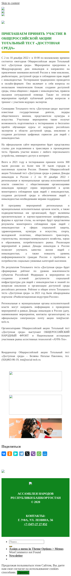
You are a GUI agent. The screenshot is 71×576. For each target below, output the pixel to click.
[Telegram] (21, 453)
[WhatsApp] (39, 453)
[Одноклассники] (9, 453)
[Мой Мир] (45, 453)
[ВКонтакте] (4, 453)
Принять (23, 572)
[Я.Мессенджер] (15, 453)
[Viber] (33, 453)
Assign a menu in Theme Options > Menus (36, 548)
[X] (27, 453)
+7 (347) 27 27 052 (35, 524)
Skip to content (11, 3)
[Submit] (10, 546)
